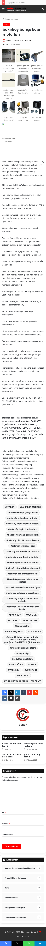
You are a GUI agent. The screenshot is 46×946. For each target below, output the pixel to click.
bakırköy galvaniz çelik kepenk (23, 534)
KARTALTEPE (30, 620)
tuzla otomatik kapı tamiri (11, 744)
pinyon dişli (23, 653)
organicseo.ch (23, 936)
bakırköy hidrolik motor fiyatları (23, 540)
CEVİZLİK (32, 615)
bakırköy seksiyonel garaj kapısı (23, 593)
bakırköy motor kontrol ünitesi (23, 562)
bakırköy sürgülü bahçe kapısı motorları (23, 599)
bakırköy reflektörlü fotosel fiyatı (23, 587)
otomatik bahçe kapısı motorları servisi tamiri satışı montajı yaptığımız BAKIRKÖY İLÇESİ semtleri (22, 640)
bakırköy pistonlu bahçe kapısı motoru (23, 580)
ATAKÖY (10, 507)
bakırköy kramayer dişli (23, 546)
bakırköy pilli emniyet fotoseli (23, 573)
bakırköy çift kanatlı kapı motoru (23, 523)
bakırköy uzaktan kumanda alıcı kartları (23, 608)
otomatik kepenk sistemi (23, 647)
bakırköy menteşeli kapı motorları (23, 551)
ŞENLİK (32, 664)
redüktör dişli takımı (23, 659)
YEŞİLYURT (31, 670)
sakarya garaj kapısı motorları (33, 744)
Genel (15, 19)
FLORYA (13, 620)
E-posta (6, 823)
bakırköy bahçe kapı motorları (23, 518)
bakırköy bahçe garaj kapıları (23, 512)
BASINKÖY (15, 615)
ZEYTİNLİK (23, 675)
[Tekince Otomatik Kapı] (16, 9)
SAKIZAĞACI (16, 664)
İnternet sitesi (7, 834)
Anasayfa (8, 19)
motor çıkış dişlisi (14, 631)
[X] (11, 692)
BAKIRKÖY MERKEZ (31, 507)
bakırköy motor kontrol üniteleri (23, 557)
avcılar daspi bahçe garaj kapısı (11, 755)
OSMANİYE (35, 631)
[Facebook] (4, 692)
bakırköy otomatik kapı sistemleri (23, 568)
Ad (4, 813)
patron (8, 41)
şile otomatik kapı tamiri (32, 755)
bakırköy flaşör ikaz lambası (23, 529)
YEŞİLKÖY (14, 670)
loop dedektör (23, 626)
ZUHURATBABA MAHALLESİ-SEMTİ (23, 681)
